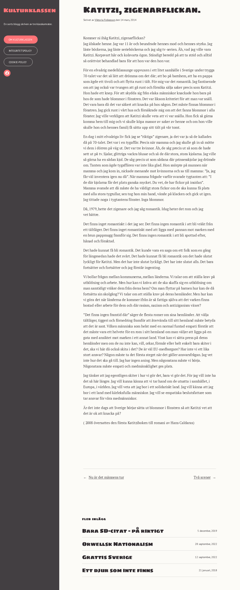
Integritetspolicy (20, 50)
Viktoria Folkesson (105, 20)
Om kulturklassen (20, 39)
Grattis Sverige (107, 557)
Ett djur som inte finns (117, 570)
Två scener (202, 477)
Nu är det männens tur (106, 477)
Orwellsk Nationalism (117, 544)
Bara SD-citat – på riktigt (123, 530)
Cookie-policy (18, 62)
